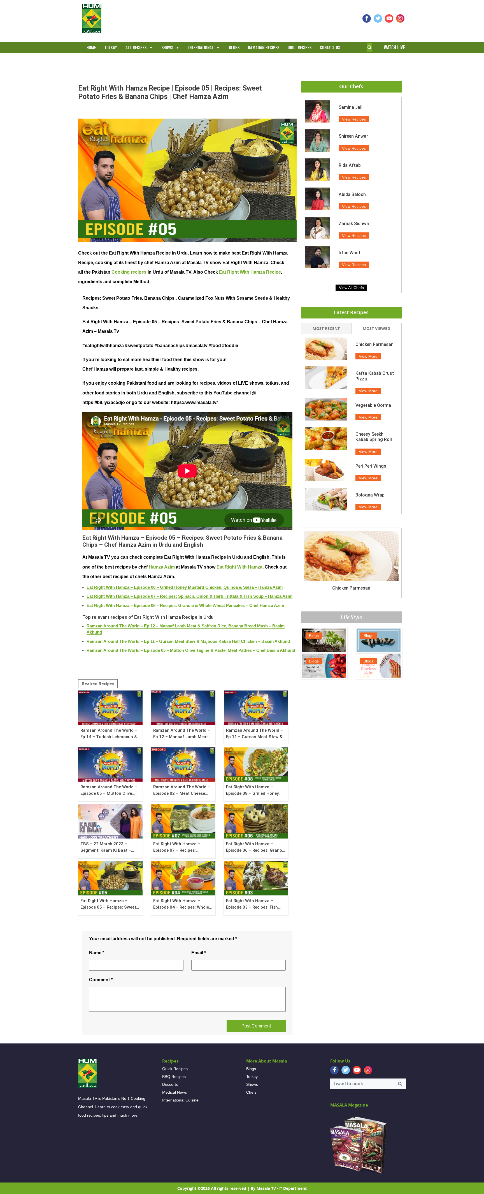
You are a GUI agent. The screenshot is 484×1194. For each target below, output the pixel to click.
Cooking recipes (128, 272)
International (201, 47)
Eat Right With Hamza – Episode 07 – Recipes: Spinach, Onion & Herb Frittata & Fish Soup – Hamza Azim (189, 596)
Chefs (251, 1092)
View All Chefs (351, 287)
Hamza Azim (162, 567)
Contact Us (330, 47)
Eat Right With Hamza (239, 567)
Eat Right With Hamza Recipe (250, 272)
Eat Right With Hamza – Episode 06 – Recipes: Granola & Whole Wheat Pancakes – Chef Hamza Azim (185, 605)
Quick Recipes (175, 1068)
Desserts (170, 1084)
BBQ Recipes (174, 1076)
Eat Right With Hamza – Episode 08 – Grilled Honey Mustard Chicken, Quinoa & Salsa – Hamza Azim (185, 587)
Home (91, 47)
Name (96, 952)
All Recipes (135, 47)
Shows (167, 47)
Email (198, 952)
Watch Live (394, 47)
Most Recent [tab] (326, 328)
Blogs (234, 47)
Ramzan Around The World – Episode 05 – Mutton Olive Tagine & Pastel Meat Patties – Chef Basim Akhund (191, 650)
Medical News (174, 1092)
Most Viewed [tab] (376, 328)
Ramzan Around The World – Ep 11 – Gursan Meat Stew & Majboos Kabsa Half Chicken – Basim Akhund (188, 641)
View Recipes (354, 119)
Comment (101, 979)
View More (368, 356)
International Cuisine (180, 1100)
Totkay (110, 47)
